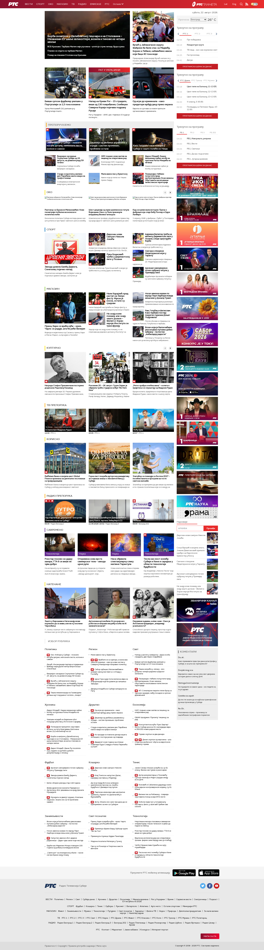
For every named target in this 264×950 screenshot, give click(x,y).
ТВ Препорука (57, 405)
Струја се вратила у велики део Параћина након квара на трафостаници (71, 176)
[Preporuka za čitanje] (197, 482)
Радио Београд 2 (84, 923)
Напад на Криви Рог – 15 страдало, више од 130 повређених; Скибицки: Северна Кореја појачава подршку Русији (108, 106)
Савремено (55, 530)
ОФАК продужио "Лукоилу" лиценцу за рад (152, 718)
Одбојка (109, 906)
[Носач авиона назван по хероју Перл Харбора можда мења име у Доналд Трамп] (138, 297)
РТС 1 (64, 918)
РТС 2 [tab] (197, 33)
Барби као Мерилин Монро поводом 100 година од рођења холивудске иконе (64, 846)
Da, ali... (181, 657)
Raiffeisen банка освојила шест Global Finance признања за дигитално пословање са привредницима (65, 478)
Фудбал (49, 762)
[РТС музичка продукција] (197, 610)
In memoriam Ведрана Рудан (60, 428)
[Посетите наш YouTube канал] (216, 886)
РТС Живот (129, 918)
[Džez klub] (197, 359)
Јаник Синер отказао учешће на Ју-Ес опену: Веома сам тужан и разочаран (151, 769)
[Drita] (197, 457)
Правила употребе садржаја (81, 946)
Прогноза (183, 19)
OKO (50, 4)
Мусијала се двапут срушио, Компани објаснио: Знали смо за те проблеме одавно (65, 799)
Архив (132, 925)
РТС (107, 4)
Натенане (54, 584)
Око (49, 192)
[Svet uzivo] (197, 259)
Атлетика (144, 906)
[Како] (152, 139)
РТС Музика (183, 918)
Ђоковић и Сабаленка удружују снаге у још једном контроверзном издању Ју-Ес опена (153, 787)
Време (170, 899)
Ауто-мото (156, 906)
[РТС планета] (204, 4)
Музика (87, 911)
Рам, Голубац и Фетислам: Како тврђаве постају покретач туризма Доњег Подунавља (157, 314)
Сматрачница (200, 899)
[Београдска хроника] (197, 284)
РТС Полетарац (199, 918)
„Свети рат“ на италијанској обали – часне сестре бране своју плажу (65, 854)
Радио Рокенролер (157, 923)
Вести (29, 4)
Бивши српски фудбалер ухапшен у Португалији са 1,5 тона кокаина (63, 103)
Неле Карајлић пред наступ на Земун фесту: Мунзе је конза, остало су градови (117, 298)
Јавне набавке (131, 929)
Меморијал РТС (190, 906)
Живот (61, 911)
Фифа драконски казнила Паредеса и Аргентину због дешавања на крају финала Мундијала (65, 790)
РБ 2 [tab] (192, 132)
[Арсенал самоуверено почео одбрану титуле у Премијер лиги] (138, 272)
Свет (135, 649)
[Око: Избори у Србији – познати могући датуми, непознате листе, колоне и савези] (66, 139)
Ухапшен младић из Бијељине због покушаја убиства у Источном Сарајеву (64, 720)
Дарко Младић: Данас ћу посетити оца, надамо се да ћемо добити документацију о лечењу (64, 750)
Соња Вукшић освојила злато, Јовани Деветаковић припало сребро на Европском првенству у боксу (191, 551)
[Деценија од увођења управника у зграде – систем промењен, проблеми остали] (109, 139)
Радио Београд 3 (103, 923)
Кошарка (94, 762)
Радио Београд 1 (65, 923)
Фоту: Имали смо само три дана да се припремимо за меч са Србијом (109, 803)
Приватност (50, 946)
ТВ (73, 4)
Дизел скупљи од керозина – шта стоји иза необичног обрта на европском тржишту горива (153, 741)
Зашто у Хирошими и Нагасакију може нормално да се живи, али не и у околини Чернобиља (63, 623)
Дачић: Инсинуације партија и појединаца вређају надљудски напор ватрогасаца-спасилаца (65, 666)
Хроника (50, 704)
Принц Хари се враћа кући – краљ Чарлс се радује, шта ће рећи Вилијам (65, 327)
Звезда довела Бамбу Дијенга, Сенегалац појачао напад (61, 268)
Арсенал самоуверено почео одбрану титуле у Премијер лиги (157, 270)
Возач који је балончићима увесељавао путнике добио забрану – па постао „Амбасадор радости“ (158, 331)
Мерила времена (140, 899)
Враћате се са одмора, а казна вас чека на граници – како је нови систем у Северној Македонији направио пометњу (109, 662)
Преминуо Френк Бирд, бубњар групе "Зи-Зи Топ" (109, 829)
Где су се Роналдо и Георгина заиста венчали (107, 847)
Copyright (62, 946)
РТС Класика (143, 918)
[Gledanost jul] (197, 308)
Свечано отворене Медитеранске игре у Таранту (155, 253)
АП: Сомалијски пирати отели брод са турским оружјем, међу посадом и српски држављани (153, 692)
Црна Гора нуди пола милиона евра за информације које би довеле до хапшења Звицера (109, 681)
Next (216, 34)
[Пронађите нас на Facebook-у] (209, 886)
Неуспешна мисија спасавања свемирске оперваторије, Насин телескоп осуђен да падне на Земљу (152, 823)
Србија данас (89, 899)
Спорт (40, 4)
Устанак (137, 520)
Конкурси (144, 929)
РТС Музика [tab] (209, 80)
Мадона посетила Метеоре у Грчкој (106, 841)
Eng (234, 4)
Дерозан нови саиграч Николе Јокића (115, 236)
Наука (162, 911)
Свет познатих (97, 816)
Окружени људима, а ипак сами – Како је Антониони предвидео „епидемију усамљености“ (151, 623)
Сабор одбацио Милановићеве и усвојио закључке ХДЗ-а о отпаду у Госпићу (107, 671)
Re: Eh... (181, 708)
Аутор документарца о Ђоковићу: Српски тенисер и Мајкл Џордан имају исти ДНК (151, 777)
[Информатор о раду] (197, 634)
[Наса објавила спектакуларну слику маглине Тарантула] (126, 544)
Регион (93, 649)
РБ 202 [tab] (213, 132)
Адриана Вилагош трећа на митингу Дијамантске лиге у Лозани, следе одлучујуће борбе (159, 237)
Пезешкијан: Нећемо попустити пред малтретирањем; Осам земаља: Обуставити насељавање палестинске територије (159, 178)
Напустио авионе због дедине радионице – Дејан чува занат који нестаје (65, 839)
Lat (225, 4)
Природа (171, 911)
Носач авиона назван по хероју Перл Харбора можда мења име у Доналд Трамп (159, 295)
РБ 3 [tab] (202, 132)
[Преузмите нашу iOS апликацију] (208, 872)
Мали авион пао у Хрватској (114, 174)
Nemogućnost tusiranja (188, 683)
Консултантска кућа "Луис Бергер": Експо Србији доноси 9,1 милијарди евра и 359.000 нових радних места (152, 726)
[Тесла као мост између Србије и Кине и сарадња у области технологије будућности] (159, 544)
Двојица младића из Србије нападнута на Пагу (109, 690)
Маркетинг (117, 929)
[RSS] (247, 4)
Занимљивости (54, 816)
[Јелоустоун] (197, 408)
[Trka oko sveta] (197, 185)
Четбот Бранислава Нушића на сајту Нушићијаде (150, 846)
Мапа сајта (210, 936)
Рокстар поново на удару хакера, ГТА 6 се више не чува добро (58, 562)
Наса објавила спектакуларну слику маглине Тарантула (122, 562)
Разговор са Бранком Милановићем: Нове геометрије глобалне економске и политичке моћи (64, 212)
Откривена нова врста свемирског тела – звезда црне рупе (92, 562)
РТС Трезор (169, 918)
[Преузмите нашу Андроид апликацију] (184, 872)
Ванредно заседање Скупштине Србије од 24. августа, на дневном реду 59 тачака (70, 159)
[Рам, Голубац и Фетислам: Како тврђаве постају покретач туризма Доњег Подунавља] (138, 314)
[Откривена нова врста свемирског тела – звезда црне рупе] (93, 544)
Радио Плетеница (137, 923)
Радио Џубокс (175, 923)
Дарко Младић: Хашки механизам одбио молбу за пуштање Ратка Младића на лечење (158, 159)
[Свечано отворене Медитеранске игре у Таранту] (138, 255)
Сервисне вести (183, 899)
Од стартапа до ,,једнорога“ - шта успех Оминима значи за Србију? (63, 518)
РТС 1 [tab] (185, 33)
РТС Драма (116, 918)
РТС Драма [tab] (185, 80)
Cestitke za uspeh (186, 696)
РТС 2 (72, 918)
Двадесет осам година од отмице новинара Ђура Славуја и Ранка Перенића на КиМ (109, 744)
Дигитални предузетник (190, 911)
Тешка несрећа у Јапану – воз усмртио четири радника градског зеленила (150, 671)
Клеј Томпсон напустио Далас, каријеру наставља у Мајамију (106, 776)
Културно (54, 348)
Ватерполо (132, 906)
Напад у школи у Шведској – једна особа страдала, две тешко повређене (152, 656)
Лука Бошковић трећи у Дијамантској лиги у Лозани (118, 257)
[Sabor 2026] (197, 334)
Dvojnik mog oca (185, 670)
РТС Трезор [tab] (196, 80)
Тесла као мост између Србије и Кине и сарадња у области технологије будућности (158, 563)
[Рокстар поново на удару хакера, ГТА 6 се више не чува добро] (60, 544)
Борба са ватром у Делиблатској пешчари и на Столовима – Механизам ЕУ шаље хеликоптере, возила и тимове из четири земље (86, 39)
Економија (139, 704)
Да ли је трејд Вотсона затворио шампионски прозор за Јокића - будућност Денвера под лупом (105, 785)
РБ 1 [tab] (182, 132)
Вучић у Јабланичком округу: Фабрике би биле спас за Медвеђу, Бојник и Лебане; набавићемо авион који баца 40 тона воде (152, 49)
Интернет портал (160, 929)
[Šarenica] (197, 433)
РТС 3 (81, 918)
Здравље (139, 911)
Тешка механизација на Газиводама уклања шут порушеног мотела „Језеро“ (64, 693)
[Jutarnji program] (197, 234)
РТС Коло (156, 918)
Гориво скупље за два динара (151, 734)
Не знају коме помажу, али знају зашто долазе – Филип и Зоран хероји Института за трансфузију (118, 319)
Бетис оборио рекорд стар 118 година (63, 783)
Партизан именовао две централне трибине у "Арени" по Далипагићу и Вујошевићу (108, 794)
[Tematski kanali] (197, 507)
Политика (51, 649)
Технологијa (140, 816)
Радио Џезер (208, 923)
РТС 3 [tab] (209, 33)
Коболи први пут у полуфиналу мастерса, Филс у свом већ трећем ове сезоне (151, 804)
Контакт (105, 929)
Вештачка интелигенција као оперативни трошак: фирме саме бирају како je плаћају (153, 839)
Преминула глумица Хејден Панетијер (107, 836)
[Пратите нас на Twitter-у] (203, 886)
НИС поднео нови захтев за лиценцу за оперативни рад (114, 157)
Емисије (95, 4)
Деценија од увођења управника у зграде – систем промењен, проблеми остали (108, 145)
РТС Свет (90, 918)
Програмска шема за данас (197, 66)
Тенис (136, 762)
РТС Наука (103, 918)
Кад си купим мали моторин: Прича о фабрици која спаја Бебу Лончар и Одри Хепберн (151, 212)
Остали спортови (171, 906)
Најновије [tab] (182, 521)
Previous (178, 34)
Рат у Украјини (158, 899)
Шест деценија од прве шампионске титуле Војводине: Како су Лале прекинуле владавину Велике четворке (109, 212)
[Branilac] (197, 210)
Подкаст (213, 899)
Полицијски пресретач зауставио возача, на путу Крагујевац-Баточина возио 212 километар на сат (63, 729)
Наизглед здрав (136, 913)
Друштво (94, 704)
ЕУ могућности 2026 (132, 901)
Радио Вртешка (192, 923)
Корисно (53, 439)
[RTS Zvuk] (197, 384)
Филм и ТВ (151, 911)
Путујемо (112, 911)
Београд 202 (120, 923)
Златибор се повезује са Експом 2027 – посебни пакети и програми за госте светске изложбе (151, 478)
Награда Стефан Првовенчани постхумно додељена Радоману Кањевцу (64, 386)
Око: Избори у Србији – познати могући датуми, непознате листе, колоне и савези (64, 145)
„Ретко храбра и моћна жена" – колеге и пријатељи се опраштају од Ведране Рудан (153, 386)
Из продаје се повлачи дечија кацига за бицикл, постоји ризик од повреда (109, 735)
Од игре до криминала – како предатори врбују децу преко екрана (153, 103)
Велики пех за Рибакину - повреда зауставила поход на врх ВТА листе (151, 795)
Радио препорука (59, 496)
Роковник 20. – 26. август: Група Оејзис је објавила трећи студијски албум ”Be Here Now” (108, 387)
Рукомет (120, 906)
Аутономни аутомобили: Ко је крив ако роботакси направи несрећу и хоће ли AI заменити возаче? (108, 623)
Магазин (62, 4)
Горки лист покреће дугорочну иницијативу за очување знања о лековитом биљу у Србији (109, 478)
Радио (82, 4)
